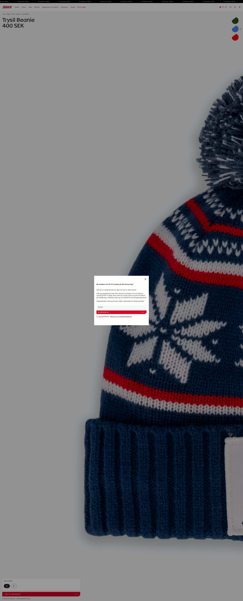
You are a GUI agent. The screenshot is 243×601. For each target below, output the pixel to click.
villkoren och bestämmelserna (121, 317)
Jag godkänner (115, 317)
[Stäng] (145, 279)
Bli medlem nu (103, 312)
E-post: (100, 307)
